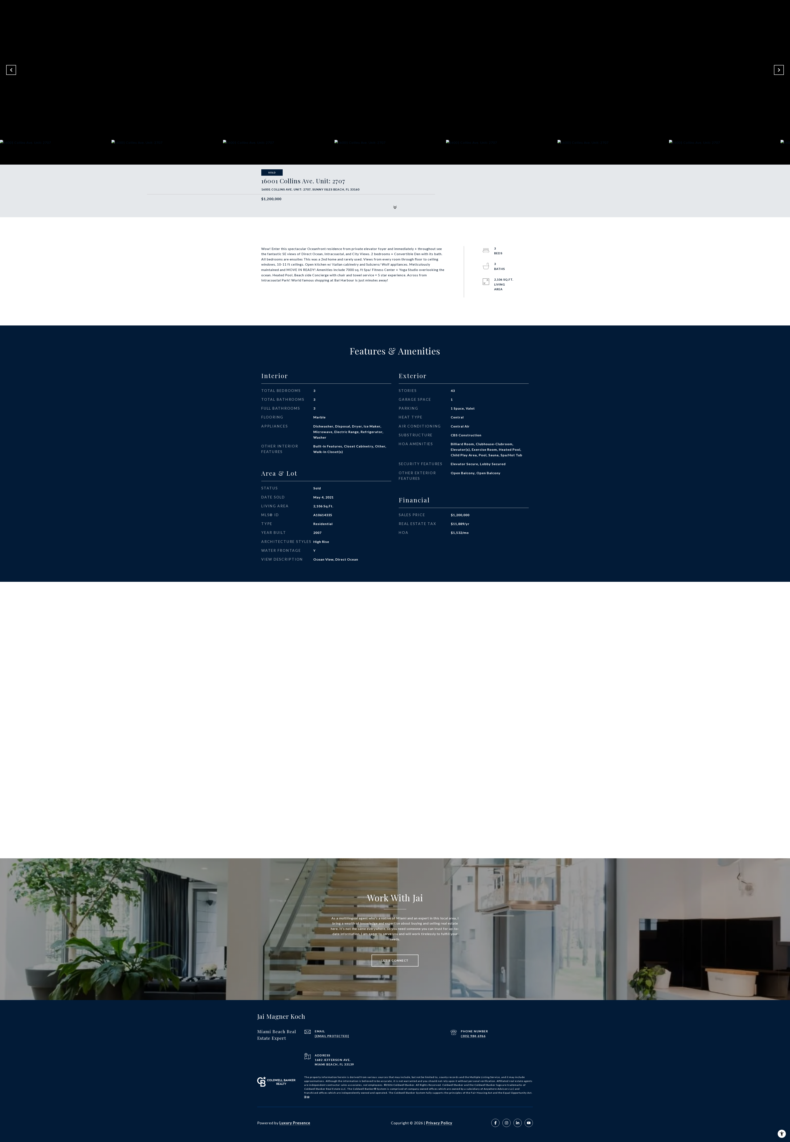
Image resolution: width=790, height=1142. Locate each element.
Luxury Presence (294, 1123)
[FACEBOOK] (495, 1123)
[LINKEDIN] (518, 1123)
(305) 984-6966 (473, 1036)
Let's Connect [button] (395, 960)
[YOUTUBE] (529, 1123)
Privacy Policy (439, 1123)
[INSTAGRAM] (506, 1123)
